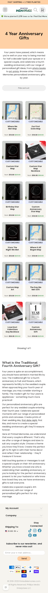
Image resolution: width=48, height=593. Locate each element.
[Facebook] (39, 530)
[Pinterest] (30, 535)
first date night (29, 420)
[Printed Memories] (24, 10)
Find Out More (40, 16)
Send (24, 558)
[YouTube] (35, 535)
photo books (39, 68)
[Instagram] (35, 530)
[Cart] (42, 10)
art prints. (14, 71)
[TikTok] (30, 530)
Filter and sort (23, 88)
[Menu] (5, 10)
